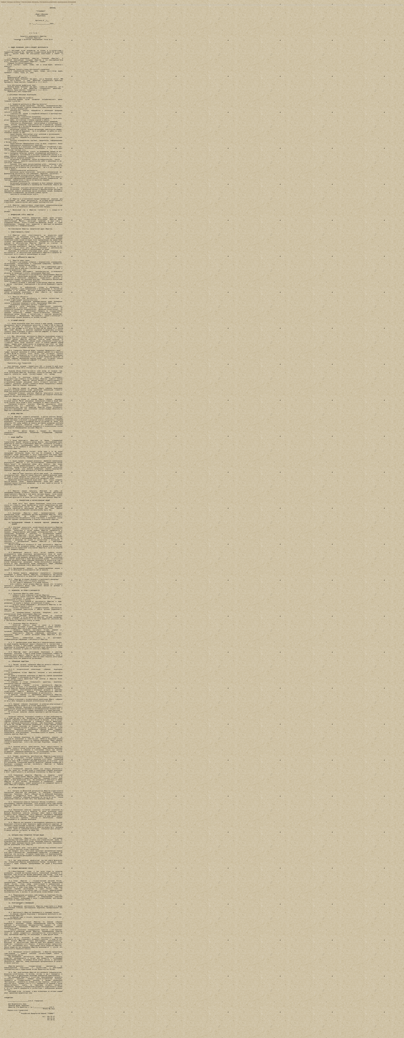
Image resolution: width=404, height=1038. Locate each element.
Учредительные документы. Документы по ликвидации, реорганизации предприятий (48, 2)
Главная (3, 2)
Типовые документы (13, 2)
